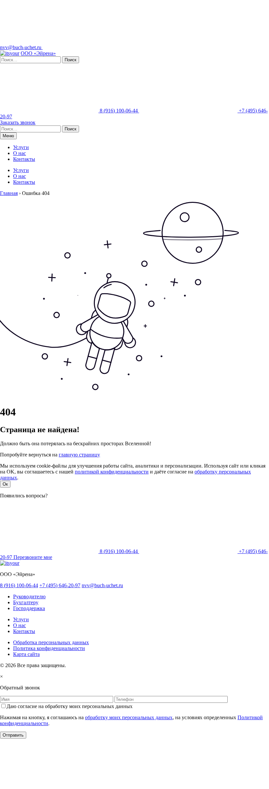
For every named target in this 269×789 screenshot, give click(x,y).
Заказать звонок (17, 122)
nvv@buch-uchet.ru (21, 47)
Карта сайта (26, 654)
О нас (19, 153)
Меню (8, 135)
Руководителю (29, 596)
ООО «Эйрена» (38, 53)
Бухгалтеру (25, 602)
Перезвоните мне (32, 557)
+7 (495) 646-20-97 (59, 585)
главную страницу (79, 454)
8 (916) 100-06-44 (118, 110)
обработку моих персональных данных (129, 717)
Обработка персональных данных (51, 642)
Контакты (24, 159)
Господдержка (29, 608)
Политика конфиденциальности (49, 648)
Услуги (21, 147)
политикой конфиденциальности (112, 471)
